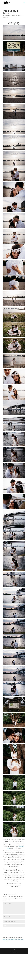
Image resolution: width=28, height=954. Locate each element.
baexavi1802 (7, 15)
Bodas (13, 15)
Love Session (18, 15)
